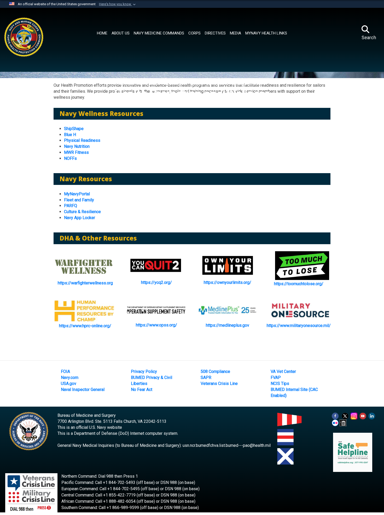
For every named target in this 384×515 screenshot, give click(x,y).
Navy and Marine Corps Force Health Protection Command (171, 83)
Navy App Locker (79, 217)
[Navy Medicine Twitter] (345, 415)
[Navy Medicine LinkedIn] (371, 415)
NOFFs (70, 158)
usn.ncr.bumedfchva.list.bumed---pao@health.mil (227, 445)
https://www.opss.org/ (156, 325)
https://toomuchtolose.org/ (298, 283)
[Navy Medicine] (45, 32)
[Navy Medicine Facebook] (335, 415)
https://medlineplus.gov (227, 325)
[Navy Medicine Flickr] (335, 422)
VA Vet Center (283, 371)
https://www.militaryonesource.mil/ (299, 325)
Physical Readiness (82, 140)
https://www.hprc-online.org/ (85, 325)
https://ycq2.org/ (156, 282)
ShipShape (74, 128)
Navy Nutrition (77, 146)
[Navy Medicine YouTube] (362, 415)
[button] (118, 4)
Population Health (246, 83)
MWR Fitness (76, 152)
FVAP (276, 377)
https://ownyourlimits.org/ (227, 282)
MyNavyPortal (77, 193)
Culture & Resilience (82, 211)
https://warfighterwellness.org (85, 282)
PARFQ (70, 205)
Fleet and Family (79, 199)
